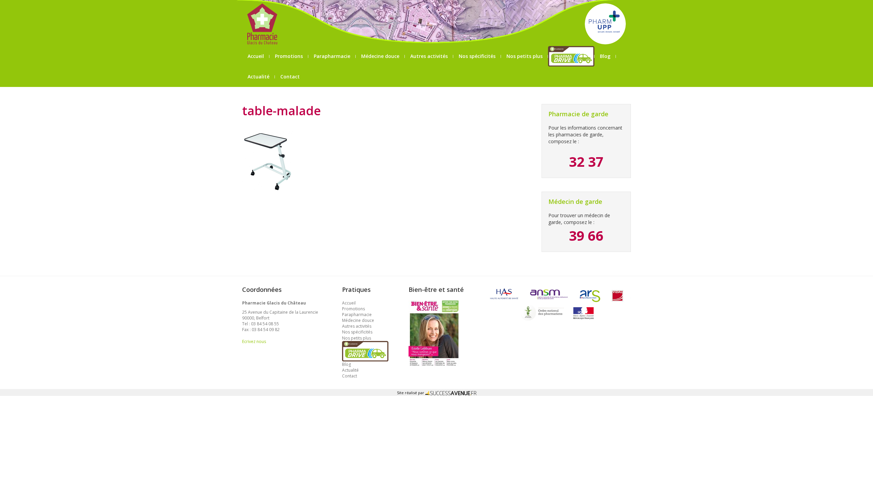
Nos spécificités (477, 56)
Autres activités (429, 56)
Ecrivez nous (254, 341)
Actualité (258, 76)
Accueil (256, 56)
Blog (605, 56)
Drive (571, 56)
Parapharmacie (332, 56)
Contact (290, 76)
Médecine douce (380, 56)
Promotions (289, 56)
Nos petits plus (524, 56)
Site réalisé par (411, 392)
